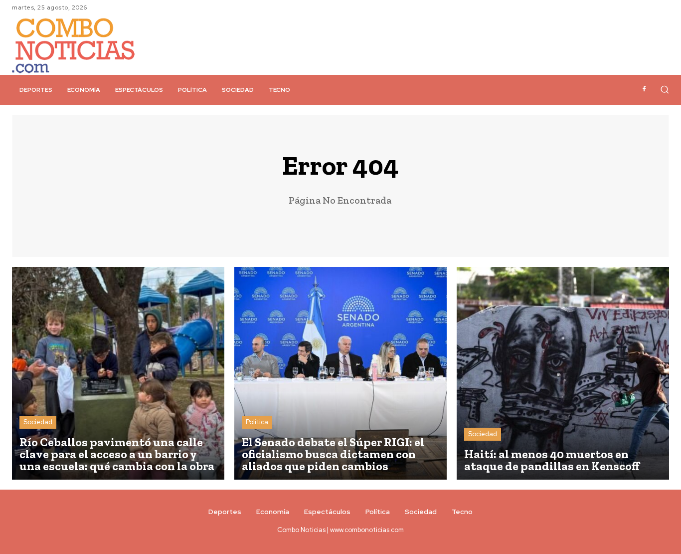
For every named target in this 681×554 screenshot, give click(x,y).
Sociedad (37, 422)
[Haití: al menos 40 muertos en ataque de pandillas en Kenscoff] (563, 373)
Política (257, 422)
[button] (664, 89)
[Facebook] (644, 89)
